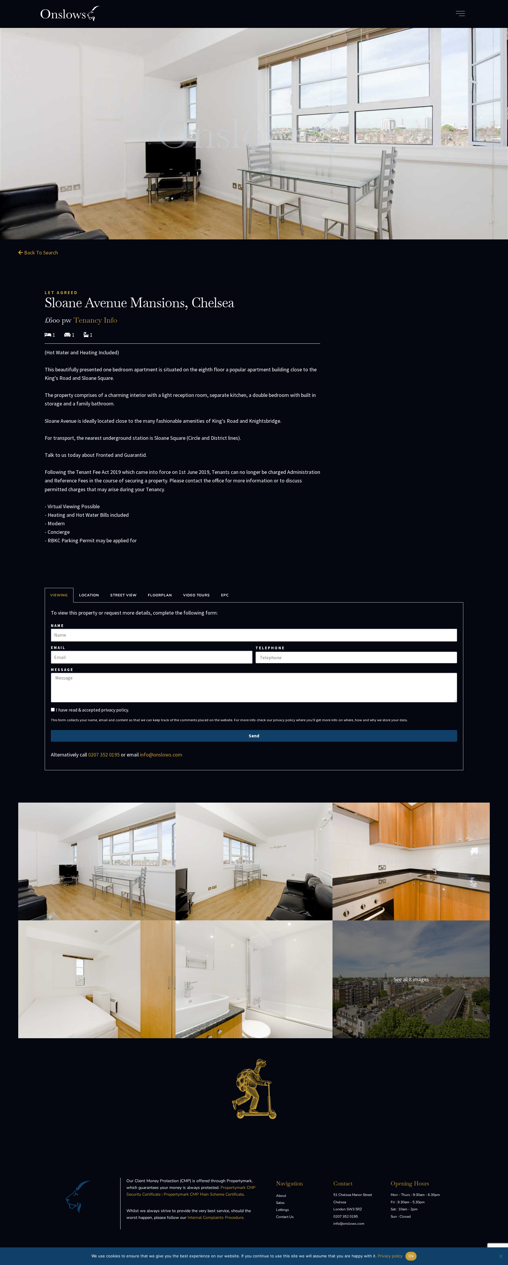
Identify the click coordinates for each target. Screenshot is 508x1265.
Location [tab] (89, 595)
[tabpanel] (254, 686)
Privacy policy (390, 1256)
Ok (411, 1256)
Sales (280, 1202)
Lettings (282, 1209)
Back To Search (40, 252)
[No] (501, 1256)
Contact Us (285, 1216)
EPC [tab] (225, 595)
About (281, 1195)
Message (62, 669)
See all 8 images (411, 979)
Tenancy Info (95, 320)
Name (57, 625)
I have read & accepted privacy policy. (92, 710)
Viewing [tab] (59, 595)
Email (58, 647)
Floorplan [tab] (160, 595)
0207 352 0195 (104, 754)
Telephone (270, 647)
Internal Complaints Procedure (215, 1217)
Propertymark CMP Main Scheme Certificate (204, 1194)
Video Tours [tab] (196, 595)
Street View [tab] (123, 595)
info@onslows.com (161, 754)
